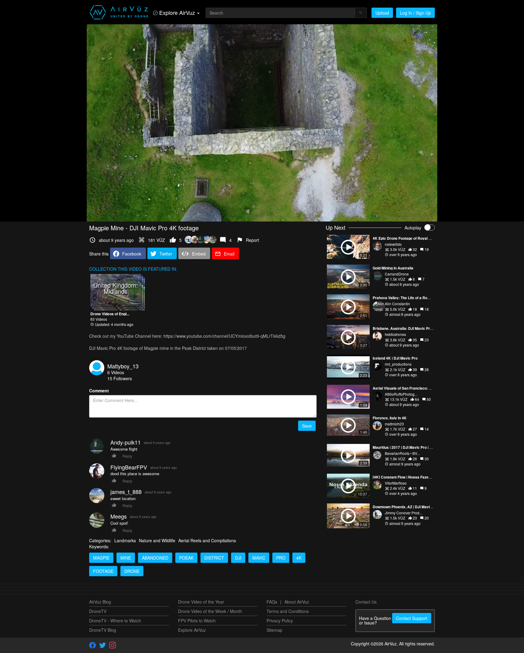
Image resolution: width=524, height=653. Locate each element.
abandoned (155, 558)
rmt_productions (398, 364)
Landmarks (125, 540)
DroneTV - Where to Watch (115, 620)
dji (238, 558)
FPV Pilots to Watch (197, 620)
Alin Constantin (397, 303)
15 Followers (119, 378)
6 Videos (115, 372)
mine (125, 558)
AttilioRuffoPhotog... (401, 394)
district (214, 558)
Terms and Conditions (288, 611)
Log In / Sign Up (415, 13)
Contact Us (366, 602)
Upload (382, 13)
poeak (186, 558)
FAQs (272, 602)
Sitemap (274, 630)
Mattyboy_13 (123, 366)
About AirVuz (296, 602)
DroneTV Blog (102, 630)
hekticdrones (395, 334)
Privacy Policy (280, 620)
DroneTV (97, 611)
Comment (99, 390)
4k (298, 558)
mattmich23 (394, 423)
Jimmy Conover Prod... (403, 512)
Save (307, 426)
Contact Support (411, 618)
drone (131, 571)
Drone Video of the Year (201, 602)
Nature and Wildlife (157, 540)
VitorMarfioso (396, 483)
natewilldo (393, 244)
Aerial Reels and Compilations (207, 540)
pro (280, 558)
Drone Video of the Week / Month (210, 611)
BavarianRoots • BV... (402, 453)
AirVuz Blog (100, 602)
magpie (101, 558)
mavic (258, 558)
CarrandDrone (397, 273)
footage (103, 571)
